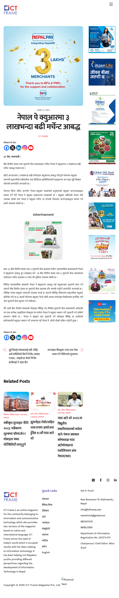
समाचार (6, 417)
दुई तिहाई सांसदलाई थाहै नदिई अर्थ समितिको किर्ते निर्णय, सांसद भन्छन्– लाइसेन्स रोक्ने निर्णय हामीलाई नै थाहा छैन (24, 356)
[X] (12, 147)
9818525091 (87, 527)
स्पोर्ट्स (45, 541)
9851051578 (87, 522)
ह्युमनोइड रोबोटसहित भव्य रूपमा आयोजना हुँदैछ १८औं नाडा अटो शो (42, 430)
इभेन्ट (36, 413)
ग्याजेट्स (45, 523)
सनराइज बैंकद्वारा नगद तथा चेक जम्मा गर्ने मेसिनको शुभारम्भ (63, 352)
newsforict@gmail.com (93, 516)
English (46, 552)
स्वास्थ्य (45, 535)
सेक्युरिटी (46, 529)
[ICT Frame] (11, 17)
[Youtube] (30, 147)
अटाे (32, 413)
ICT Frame (43, 136)
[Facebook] (6, 147)
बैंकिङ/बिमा (47, 505)
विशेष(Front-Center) (18, 414)
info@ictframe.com (91, 510)
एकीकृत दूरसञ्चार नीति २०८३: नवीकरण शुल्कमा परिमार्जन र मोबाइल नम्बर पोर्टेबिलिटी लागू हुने (16, 433)
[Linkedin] (18, 147)
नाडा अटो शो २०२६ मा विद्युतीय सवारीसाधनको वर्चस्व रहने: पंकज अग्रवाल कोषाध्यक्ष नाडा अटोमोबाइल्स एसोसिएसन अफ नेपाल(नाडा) (70, 437)
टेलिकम (6, 414)
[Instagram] (24, 147)
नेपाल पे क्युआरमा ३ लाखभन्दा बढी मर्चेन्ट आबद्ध (43, 122)
